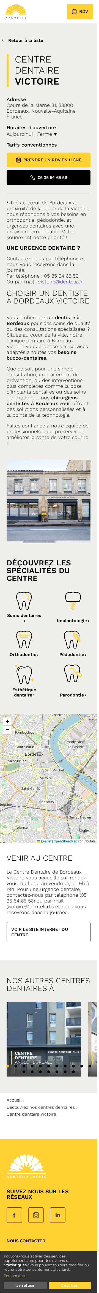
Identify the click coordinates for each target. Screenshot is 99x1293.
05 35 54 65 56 (52, 177)
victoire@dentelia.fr (60, 281)
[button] (7, 721)
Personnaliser (16, 1275)
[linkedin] (57, 1215)
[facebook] (14, 1215)
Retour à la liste (25, 40)
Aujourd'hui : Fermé (30, 134)
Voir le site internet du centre (39, 932)
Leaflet (45, 841)
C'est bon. (70, 1285)
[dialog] (48, 1272)
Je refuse (25, 1285)
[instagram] (36, 1215)
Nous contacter (26, 1240)
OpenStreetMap (65, 841)
